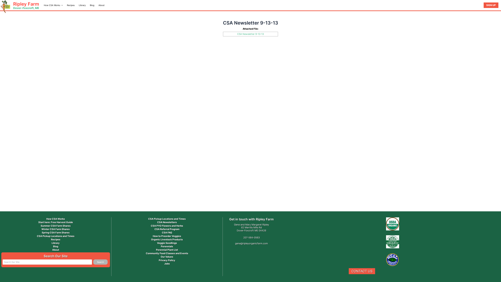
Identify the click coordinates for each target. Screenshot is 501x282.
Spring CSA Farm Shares (56, 232)
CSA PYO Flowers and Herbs (167, 225)
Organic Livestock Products (167, 239)
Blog (92, 5)
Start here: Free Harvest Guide (55, 222)
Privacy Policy (167, 260)
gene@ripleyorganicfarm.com (251, 243)
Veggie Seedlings (167, 243)
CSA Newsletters (167, 222)
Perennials (167, 246)
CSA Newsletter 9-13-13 (250, 34)
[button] (61, 5)
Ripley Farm (26, 4)
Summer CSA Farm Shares (56, 225)
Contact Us (361, 271)
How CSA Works (52, 5)
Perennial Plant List (167, 249)
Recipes (71, 5)
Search (100, 262)
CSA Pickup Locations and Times (55, 236)
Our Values (167, 256)
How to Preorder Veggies (167, 236)
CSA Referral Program (166, 229)
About (102, 5)
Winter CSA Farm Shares (55, 229)
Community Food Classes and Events (167, 253)
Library (82, 5)
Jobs (167, 263)
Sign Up (491, 5)
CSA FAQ (167, 232)
